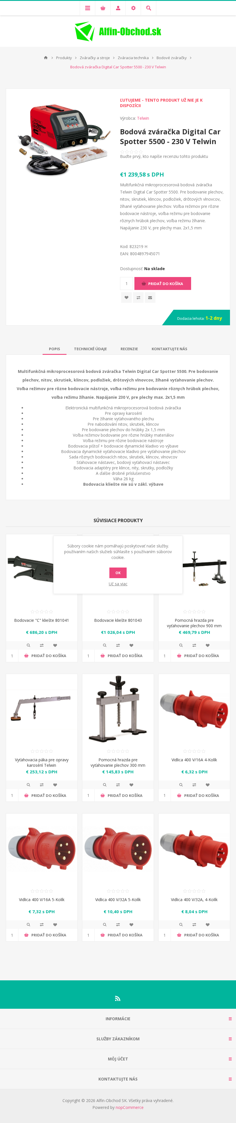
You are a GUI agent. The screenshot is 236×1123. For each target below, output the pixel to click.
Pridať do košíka (165, 283)
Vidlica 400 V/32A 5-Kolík (118, 899)
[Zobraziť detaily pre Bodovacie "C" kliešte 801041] (41, 569)
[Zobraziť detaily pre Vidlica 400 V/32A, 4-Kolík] (194, 849)
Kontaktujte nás (169, 348)
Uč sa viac (118, 583)
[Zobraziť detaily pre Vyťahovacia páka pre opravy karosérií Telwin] (41, 709)
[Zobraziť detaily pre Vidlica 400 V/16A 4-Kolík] (194, 709)
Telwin (143, 118)
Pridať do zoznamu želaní (126, 297)
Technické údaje (90, 348)
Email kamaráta (150, 297)
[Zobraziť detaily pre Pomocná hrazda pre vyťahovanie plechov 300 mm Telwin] (118, 709)
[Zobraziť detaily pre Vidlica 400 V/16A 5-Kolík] (41, 849)
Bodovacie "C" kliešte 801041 (41, 620)
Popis (54, 348)
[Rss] (118, 998)
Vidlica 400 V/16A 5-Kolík (41, 899)
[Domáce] (46, 57)
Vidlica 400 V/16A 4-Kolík (194, 759)
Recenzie (129, 348)
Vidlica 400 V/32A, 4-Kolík (194, 899)
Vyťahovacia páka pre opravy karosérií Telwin (41, 762)
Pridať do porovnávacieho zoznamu (41, 645)
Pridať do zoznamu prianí (55, 645)
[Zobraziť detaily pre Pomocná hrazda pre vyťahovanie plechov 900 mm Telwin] (194, 569)
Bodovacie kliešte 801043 (118, 620)
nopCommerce (130, 1107)
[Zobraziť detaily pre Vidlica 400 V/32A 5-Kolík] (118, 849)
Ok (118, 572)
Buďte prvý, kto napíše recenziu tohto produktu (164, 156)
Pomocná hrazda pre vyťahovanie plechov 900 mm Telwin (194, 625)
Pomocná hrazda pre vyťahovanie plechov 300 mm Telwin (118, 765)
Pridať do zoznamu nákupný (138, 297)
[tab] (54, 349)
